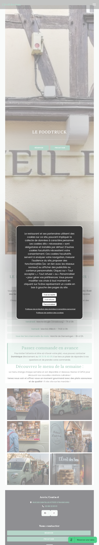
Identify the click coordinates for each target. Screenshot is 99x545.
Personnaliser (49, 304)
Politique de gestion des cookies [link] (50, 312)
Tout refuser (49, 299)
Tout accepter (49, 294)
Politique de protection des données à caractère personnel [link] (50, 309)
